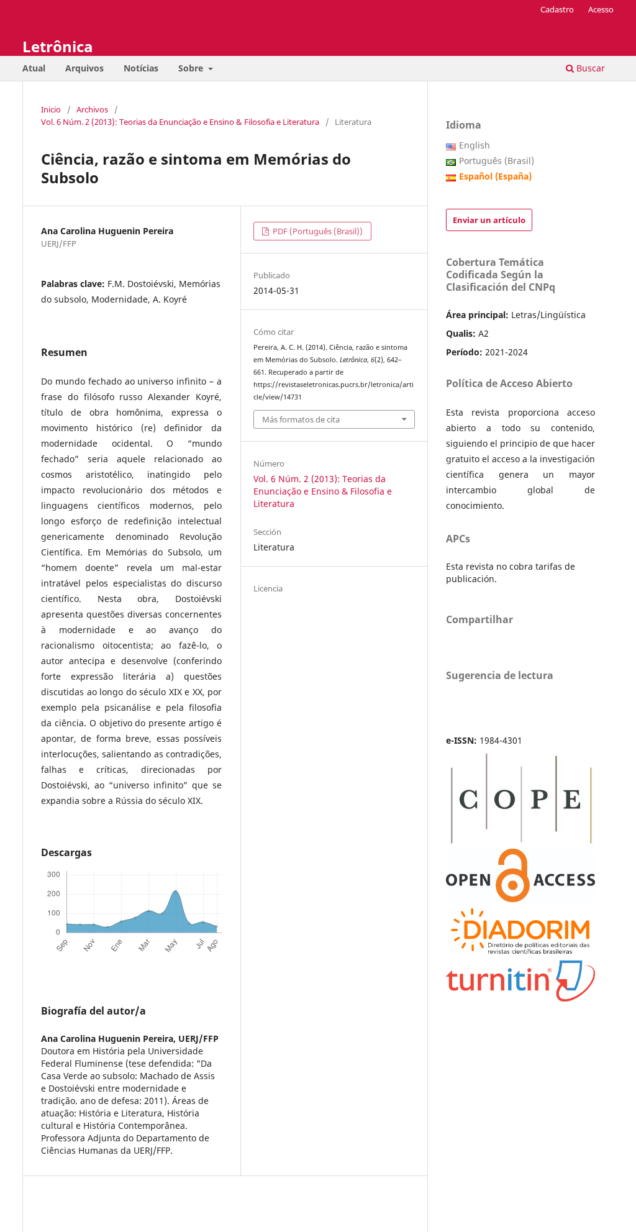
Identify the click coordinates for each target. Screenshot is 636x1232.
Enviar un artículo (489, 220)
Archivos (92, 109)
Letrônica (57, 46)
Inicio (51, 109)
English (474, 145)
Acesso (601, 9)
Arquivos (84, 68)
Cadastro (557, 9)
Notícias (141, 68)
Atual (33, 68)
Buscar (589, 68)
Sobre (192, 68)
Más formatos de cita (301, 419)
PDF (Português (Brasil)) (317, 231)
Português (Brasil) (496, 161)
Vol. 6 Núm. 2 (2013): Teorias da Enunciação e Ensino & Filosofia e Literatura (180, 121)
